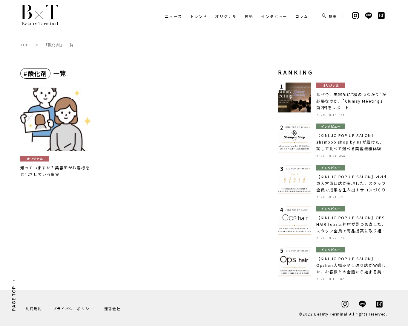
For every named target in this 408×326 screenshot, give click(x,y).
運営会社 (112, 308)
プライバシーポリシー (73, 308)
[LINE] (355, 15)
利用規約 (34, 308)
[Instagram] (345, 304)
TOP (24, 44)
